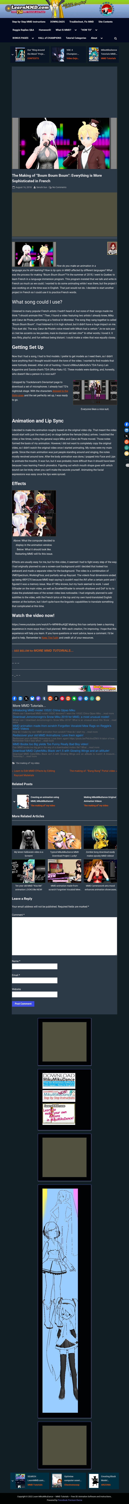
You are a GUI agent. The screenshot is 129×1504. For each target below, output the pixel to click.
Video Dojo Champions (72, 58)
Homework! (45, 30)
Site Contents (105, 21)
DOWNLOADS (57, 21)
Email (16, 975)
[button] (14, 698)
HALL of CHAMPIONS (49, 38)
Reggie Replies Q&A (23, 30)
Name (16, 961)
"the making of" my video (27, 763)
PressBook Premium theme (70, 1500)
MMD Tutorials (108, 58)
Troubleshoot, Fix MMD (81, 21)
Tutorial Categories (76, 38)
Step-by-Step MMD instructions (28, 21)
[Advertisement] (64, 94)
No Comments (59, 187)
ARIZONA (105, 1484)
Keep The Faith (50, 637)
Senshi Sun (41, 187)
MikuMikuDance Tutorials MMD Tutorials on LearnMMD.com (109, 52)
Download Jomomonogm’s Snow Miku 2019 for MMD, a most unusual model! (100, 799)
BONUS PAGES (20, 38)
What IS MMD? (63, 30)
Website (16, 989)
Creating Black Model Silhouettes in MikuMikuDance (109, 1478)
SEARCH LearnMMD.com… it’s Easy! (36, 1478)
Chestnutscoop (71, 1484)
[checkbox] (8, 8)
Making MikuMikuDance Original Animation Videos (47, 799)
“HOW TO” (86, 30)
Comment (18, 914)
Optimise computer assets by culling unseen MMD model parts (73, 1478)
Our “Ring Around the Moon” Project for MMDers (36, 52)
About (94, 38)
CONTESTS (33, 58)
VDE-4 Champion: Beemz (72, 52)
